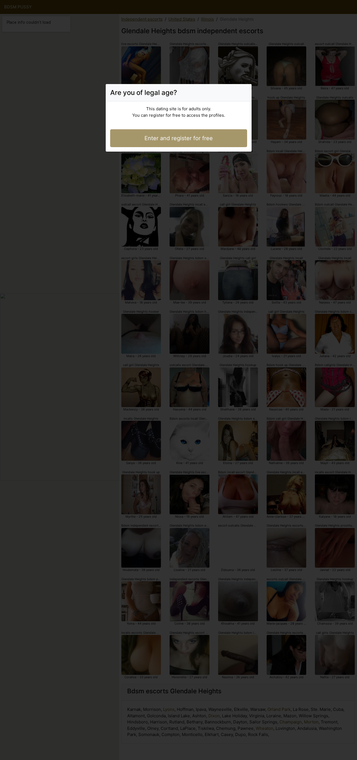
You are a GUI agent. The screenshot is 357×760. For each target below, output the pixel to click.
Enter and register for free (178, 138)
